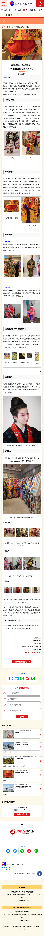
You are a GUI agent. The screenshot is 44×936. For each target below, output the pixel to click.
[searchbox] (24, 693)
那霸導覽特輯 (31, 10)
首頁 (3, 27)
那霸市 (8, 78)
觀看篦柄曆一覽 (22, 814)
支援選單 (9, 15)
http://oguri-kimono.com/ (32, 652)
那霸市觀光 (17, 10)
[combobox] (24, 693)
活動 (6, 10)
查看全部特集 (21, 661)
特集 (8, 27)
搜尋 (22, 716)
